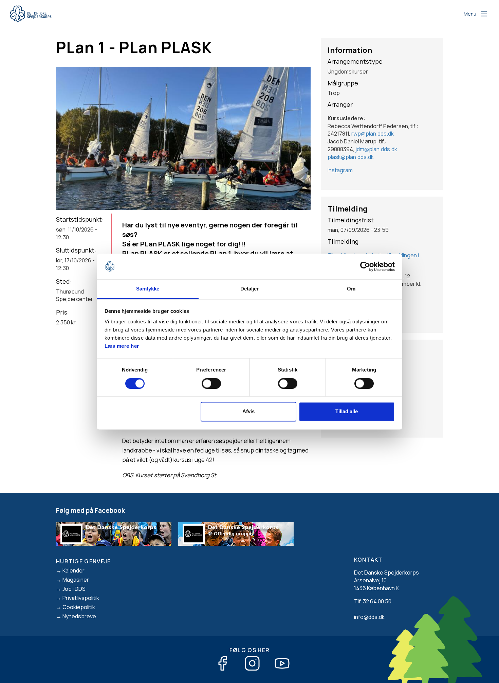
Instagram (340, 170)
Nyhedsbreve (79, 616)
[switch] (211, 383)
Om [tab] (351, 289)
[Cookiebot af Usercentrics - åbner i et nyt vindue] (365, 266)
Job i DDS (74, 588)
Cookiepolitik (78, 607)
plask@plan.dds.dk (351, 157)
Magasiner (75, 579)
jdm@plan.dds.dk (376, 149)
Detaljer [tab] (249, 289)
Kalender (73, 570)
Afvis (248, 412)
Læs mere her (122, 346)
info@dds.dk (369, 617)
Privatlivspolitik (80, 598)
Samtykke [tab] (148, 289)
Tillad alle (346, 412)
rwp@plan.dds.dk (372, 133)
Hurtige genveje (83, 561)
